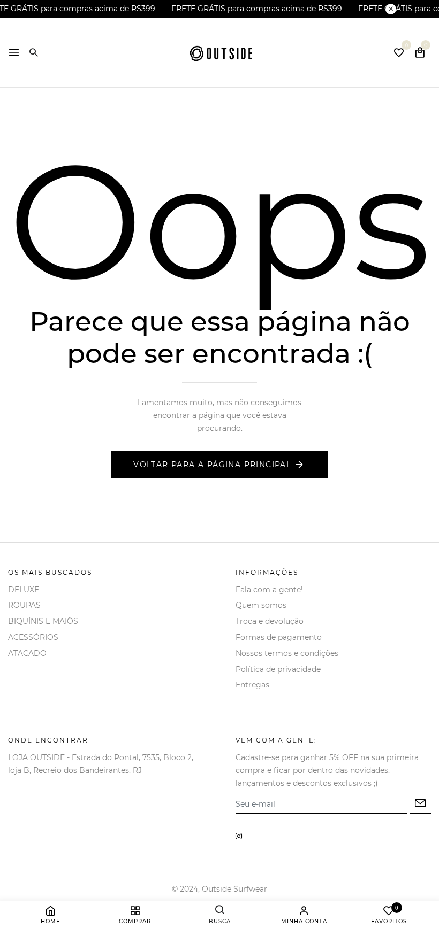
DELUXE (23, 589)
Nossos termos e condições (287, 653)
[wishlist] (399, 54)
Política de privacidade (278, 669)
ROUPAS (24, 605)
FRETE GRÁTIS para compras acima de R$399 (256, 8)
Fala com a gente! (269, 589)
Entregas (252, 685)
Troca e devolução (270, 621)
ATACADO (27, 653)
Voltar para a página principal (212, 464)
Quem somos (261, 605)
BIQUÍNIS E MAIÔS (43, 621)
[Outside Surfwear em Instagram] (239, 836)
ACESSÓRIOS (33, 637)
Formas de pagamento (279, 637)
